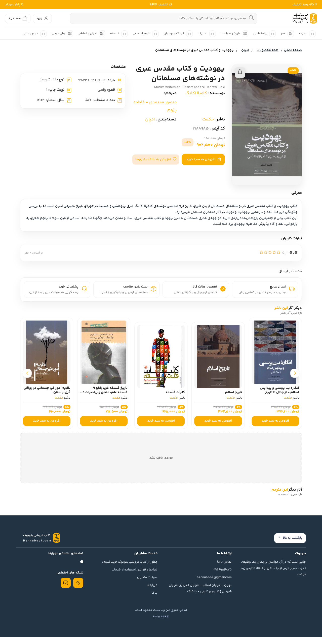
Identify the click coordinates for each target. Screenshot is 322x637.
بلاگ (154, 592)
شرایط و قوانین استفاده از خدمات (134, 569)
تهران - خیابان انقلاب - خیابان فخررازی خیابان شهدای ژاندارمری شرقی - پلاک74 (200, 588)
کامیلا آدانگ (196, 93)
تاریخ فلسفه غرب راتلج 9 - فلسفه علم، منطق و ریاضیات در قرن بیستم (104, 392)
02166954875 (222, 569)
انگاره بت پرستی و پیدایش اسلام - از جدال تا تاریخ (279, 390)
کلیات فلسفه (175, 392)
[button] (155, 159)
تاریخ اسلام (233, 392)
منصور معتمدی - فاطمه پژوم (155, 106)
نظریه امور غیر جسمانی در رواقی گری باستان (46, 390)
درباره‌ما (152, 585)
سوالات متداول (147, 577)
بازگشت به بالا (292, 537)
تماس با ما (224, 561)
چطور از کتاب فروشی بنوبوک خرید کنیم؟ (129, 561)
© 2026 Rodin (161, 617)
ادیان (150, 119)
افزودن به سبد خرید (200, 159)
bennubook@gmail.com (214, 577)
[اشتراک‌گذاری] (240, 72)
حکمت (208, 119)
